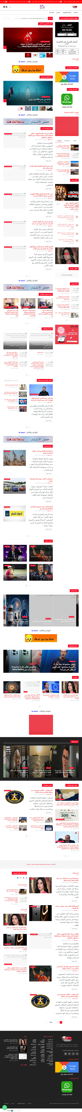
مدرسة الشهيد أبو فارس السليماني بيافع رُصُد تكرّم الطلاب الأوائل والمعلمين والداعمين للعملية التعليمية (41, 344)
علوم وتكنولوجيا (72, 664)
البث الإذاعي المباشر (45, 96)
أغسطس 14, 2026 (74, 828)
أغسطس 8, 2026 (74, 850)
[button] (4, 1107)
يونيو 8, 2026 (40, 354)
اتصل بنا (75, 12)
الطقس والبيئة (41, 1044)
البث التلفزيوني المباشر (42, 1041)
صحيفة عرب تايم (71, 1103)
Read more (48, 160)
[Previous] (29, 276)
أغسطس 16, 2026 (64, 309)
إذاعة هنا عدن (45, 99)
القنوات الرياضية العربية (42, 1060)
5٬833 (51, 1022)
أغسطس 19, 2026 (64, 301)
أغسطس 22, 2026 (74, 806)
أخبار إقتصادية (7, 451)
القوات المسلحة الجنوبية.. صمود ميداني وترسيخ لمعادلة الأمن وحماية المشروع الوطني (48, 2)
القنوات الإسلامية (42, 1047)
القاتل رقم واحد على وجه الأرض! (65, 621)
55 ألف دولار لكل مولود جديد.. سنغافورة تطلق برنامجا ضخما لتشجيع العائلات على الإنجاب (32, 696)
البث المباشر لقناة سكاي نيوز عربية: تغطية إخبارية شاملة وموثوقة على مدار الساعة (34, 45)
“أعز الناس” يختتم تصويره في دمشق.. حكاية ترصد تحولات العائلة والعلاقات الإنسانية (63, 306)
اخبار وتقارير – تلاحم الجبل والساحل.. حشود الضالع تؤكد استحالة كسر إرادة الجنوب (63, 163)
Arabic (9, 1110)
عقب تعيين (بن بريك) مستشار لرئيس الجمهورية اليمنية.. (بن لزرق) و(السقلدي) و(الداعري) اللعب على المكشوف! (68, 846)
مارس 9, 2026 (14, 894)
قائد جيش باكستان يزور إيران (11, 384)
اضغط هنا (22, 61)
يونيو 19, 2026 (14, 904)
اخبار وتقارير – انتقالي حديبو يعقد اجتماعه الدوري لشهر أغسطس (11, 827)
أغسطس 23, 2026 (31, 672)
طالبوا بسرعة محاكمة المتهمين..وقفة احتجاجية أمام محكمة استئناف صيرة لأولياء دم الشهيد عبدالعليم (40, 135)
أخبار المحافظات (50, 1055)
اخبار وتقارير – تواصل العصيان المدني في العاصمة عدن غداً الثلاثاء (37, 827)
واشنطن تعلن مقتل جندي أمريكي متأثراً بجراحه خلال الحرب (12, 891)
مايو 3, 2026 (14, 358)
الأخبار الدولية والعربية (8, 380)
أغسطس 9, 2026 (65, 316)
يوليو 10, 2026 (22, 347)
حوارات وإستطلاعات (60, 799)
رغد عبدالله (49, 402)
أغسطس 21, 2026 (47, 347)
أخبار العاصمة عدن (8, 133)
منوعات (66, 253)
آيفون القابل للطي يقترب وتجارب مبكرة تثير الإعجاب (63, 668)
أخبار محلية (16, 380)
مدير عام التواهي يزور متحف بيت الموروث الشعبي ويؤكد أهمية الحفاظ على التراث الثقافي (62, 290)
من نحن (58, 12)
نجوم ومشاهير (32, 1064)
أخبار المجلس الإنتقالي (43, 307)
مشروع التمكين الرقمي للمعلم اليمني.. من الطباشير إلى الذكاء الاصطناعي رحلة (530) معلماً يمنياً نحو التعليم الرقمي (67, 824)
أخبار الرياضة (33, 546)
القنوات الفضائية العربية (34, 1041)
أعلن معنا (52, 12)
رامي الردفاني (46, 48)
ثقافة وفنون (33, 1049)
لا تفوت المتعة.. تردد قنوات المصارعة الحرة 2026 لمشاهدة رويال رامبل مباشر (62, 147)
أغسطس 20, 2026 (64, 293)
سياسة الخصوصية (67, 12)
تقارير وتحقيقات (7, 790)
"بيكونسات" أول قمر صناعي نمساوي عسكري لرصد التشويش (21, 668)
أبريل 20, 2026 (14, 368)
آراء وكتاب (50, 1041)
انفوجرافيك (72, 767)
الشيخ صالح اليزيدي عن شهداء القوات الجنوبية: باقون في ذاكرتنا (62, 171)
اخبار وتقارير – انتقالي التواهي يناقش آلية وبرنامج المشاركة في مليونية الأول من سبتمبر (11, 819)
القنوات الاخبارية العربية (45, 41)
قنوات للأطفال (32, 1060)
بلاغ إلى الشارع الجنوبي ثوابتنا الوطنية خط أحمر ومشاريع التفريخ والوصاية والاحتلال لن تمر (62, 155)
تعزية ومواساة (40, 352)
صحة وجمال (71, 618)
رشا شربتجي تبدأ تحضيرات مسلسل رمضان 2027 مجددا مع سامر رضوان (62, 298)
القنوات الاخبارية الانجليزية (42, 1051)
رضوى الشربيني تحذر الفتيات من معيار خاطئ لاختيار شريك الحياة (71, 696)
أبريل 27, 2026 (40, 369)
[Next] (26, 276)
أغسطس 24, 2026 (42, 198)
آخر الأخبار (50, 1039)
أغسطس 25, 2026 (42, 139)
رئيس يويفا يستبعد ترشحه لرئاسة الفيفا (17, 557)
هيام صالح (49, 139)
